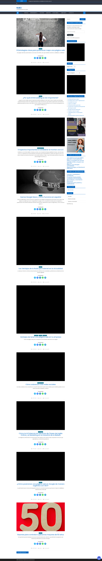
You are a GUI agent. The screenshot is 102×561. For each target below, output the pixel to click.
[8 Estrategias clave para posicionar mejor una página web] (40, 32)
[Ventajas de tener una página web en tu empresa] (40, 309)
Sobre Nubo (63, 12)
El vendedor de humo (72, 102)
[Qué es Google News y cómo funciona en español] (40, 181)
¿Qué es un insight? (72, 103)
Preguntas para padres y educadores (74, 183)
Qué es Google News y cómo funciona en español (39, 1)
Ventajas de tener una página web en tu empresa (40, 337)
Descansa (70, 181)
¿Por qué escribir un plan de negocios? (76, 115)
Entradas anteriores (22, 552)
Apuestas (26, 12)
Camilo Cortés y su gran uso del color (75, 162)
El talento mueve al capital (73, 111)
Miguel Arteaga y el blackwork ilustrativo (76, 167)
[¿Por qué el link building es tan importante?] (40, 80)
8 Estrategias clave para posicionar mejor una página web (41, 50)
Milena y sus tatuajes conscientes (73, 165)
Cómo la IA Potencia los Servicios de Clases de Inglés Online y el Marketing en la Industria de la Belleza (40, 434)
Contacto (71, 12)
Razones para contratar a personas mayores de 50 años (40, 535)
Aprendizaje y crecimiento (74, 180)
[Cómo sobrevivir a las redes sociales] (40, 366)
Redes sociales (40, 382)
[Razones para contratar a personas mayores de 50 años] (40, 516)
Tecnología (40, 431)
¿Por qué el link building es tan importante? (40, 98)
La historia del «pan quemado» (74, 105)
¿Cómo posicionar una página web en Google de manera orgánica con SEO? (40, 485)
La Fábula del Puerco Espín (73, 99)
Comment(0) (46, 62)
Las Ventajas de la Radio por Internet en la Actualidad (41, 268)
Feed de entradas (71, 199)
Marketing (48, 12)
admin (40, 62)
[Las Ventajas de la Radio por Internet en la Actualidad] (40, 241)
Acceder (70, 196)
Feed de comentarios (72, 201)
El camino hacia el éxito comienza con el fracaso (74, 177)
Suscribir (70, 35)
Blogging (42, 12)
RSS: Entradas (70, 190)
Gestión (40, 533)
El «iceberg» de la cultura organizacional (76, 100)
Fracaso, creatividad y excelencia (73, 175)
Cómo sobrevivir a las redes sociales (41, 384)
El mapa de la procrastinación (74, 109)
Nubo (19, 7)
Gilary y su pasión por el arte (75, 160)
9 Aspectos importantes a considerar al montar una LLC (41, 150)
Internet (40, 48)
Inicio (21, 12)
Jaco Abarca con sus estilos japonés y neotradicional (75, 158)
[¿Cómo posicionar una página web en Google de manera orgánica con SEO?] (40, 466)
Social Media (55, 12)
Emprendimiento (33, 12)
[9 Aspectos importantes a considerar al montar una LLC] (40, 132)
